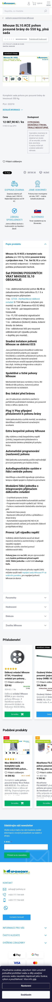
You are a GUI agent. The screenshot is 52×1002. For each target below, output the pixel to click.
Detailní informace (11, 110)
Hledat (45, 11)
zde (34, 979)
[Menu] (48, 3)
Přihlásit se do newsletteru (17, 855)
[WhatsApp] (5, 907)
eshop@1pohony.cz (16, 889)
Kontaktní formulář (17, 917)
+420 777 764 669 (16, 895)
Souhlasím (26, 994)
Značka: (9, 46)
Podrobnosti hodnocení (38, 39)
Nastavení (26, 985)
